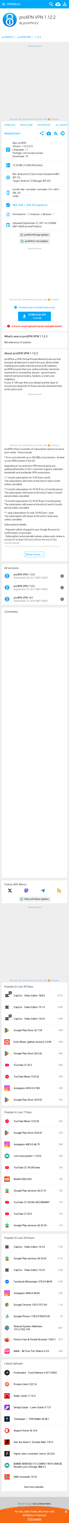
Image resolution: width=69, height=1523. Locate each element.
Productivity (12, 133)
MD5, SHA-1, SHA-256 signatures (30, 205)
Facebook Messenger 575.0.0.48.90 (33, 1281)
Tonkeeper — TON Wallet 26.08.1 (31, 1419)
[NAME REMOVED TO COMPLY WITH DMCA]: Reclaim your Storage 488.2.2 (38, 1465)
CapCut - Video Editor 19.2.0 (29, 1270)
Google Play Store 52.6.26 (28, 1053)
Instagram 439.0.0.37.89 (27, 1088)
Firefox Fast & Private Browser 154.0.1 (35, 1339)
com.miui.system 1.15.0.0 (27, 1155)
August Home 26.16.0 (25, 1430)
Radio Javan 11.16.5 (25, 1395)
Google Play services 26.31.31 (30, 1190)
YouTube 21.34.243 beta (27, 1167)
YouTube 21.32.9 (23, 1213)
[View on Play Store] (49, 133)
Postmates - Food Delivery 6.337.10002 (35, 1372)
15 (28, 214)
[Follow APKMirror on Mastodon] (26, 891)
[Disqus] (34, 746)
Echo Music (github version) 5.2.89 (32, 1041)
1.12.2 (37, 37)
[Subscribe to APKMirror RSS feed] (59, 891)
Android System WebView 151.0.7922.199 (28, 1328)
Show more (33, 554)
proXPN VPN (24, 37)
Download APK (37, 316)
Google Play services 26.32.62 (30, 1258)
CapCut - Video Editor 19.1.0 (29, 1007)
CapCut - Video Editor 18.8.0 (29, 995)
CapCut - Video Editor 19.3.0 (29, 1246)
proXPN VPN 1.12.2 (24, 586)
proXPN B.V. (31, 23)
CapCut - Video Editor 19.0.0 (29, 1018)
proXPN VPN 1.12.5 (24, 574)
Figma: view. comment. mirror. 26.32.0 (34, 1453)
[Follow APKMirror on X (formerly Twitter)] (10, 891)
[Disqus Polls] (34, 658)
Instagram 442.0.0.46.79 (27, 1144)
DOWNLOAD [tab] (9, 125)
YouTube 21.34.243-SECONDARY (32, 1202)
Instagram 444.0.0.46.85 (27, 1293)
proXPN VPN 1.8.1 (23, 597)
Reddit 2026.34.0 (23, 1179)
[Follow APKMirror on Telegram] (43, 891)
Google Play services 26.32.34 (30, 1225)
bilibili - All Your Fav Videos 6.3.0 (31, 1351)
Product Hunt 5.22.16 (25, 1384)
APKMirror (13, 4)
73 (26, 149)
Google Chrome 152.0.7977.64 (30, 1304)
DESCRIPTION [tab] (44, 125)
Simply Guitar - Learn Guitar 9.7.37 (32, 1407)
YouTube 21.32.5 (23, 1065)
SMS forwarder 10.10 (25, 1476)
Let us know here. (42, 1503)
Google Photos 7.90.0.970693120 (32, 1316)
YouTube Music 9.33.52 (26, 1076)
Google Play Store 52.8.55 (28, 1099)
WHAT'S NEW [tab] (26, 125)
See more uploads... (34, 1487)
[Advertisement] (34, 82)
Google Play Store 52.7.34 (28, 1030)
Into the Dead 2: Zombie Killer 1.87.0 (33, 1442)
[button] (42, 133)
